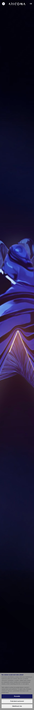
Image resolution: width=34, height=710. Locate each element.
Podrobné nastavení (17, 701)
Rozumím (17, 696)
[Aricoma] (17, 4)
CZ (31, 4)
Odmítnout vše (17, 706)
